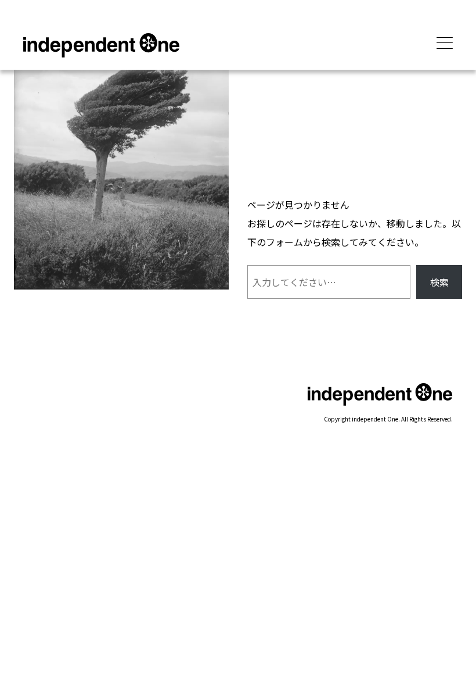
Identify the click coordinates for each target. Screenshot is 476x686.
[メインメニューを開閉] (444, 44)
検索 (439, 282)
